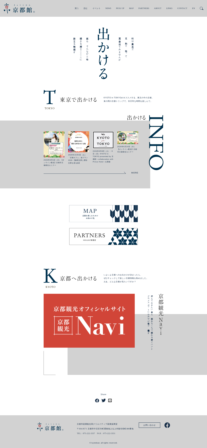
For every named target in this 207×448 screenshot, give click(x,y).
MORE (134, 173)
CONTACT (182, 8)
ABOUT (157, 8)
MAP (131, 8)
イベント (96, 8)
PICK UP (120, 8)
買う (77, 8)
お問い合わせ (149, 425)
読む (86, 8)
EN (193, 8)
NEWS (108, 8)
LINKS (169, 8)
